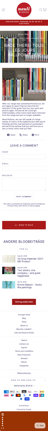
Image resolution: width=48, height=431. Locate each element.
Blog (27, 34)
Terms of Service (28, 206)
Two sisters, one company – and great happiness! (28, 273)
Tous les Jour (28, 108)
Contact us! (24, 344)
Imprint (24, 347)
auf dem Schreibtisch (10, 38)
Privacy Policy (13, 206)
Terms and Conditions (24, 351)
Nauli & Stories (25, 38)
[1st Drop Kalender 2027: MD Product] (8, 258)
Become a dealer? (24, 329)
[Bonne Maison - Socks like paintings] (8, 284)
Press (24, 322)
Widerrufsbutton (24, 373)
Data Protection (24, 355)
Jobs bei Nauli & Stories (24, 333)
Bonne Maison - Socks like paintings (29, 286)
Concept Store (24, 315)
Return (24, 362)
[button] (24, 421)
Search (24, 340)
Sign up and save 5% (23, 380)
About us (24, 325)
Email (5, 164)
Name (5, 152)
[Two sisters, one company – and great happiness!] (8, 270)
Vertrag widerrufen (24, 302)
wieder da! (35, 38)
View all (24, 249)
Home (20, 34)
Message (7, 175)
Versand (24, 358)
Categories (24, 366)
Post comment (23, 197)
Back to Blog (25, 225)
